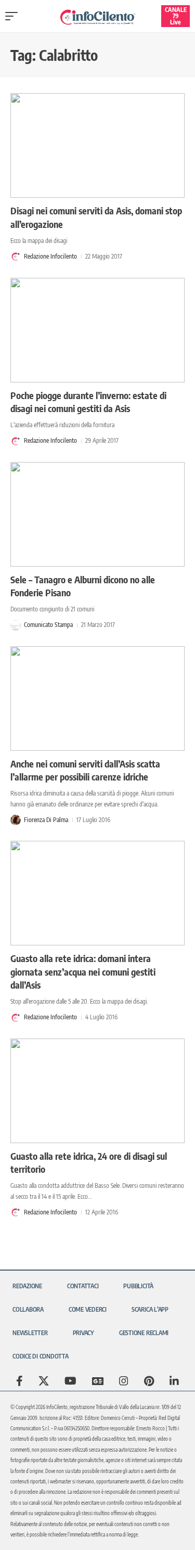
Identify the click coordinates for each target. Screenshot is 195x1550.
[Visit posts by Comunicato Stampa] (15, 625)
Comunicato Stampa (48, 625)
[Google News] (97, 1381)
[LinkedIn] (174, 1381)
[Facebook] (19, 1381)
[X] (43, 1381)
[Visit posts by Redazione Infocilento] (15, 256)
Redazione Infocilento (50, 256)
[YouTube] (70, 1381)
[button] (14, 16)
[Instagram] (123, 1381)
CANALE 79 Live (176, 16)
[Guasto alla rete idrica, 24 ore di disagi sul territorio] (97, 1091)
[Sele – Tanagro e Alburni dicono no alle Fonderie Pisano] (97, 514)
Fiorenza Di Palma (46, 820)
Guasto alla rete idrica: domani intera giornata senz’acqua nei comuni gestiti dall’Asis (82, 971)
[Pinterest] (149, 1381)
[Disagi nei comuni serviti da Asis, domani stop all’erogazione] (97, 145)
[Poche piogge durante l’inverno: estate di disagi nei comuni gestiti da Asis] (97, 330)
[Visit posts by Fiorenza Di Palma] (15, 820)
